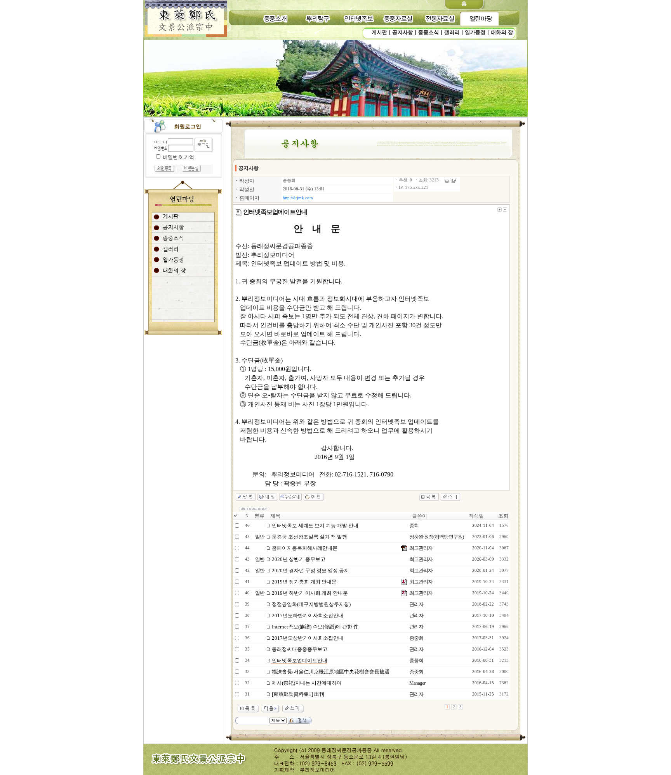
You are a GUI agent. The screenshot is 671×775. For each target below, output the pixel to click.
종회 (414, 525)
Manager (417, 683)
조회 (503, 516)
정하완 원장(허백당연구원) (436, 537)
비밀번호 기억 (178, 157)
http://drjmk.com (298, 198)
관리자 (416, 604)
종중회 (289, 180)
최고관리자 (421, 548)
